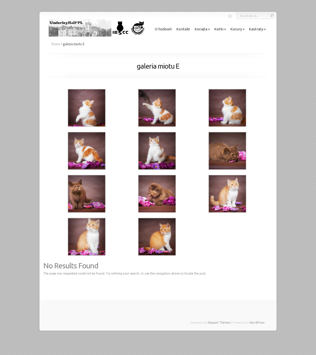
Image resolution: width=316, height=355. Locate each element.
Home (55, 44)
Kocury (236, 29)
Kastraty (256, 29)
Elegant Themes (219, 322)
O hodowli (163, 29)
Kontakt (183, 29)
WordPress (257, 322)
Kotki (218, 29)
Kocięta (201, 29)
